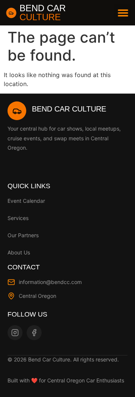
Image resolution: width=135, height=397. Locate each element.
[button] (122, 12)
